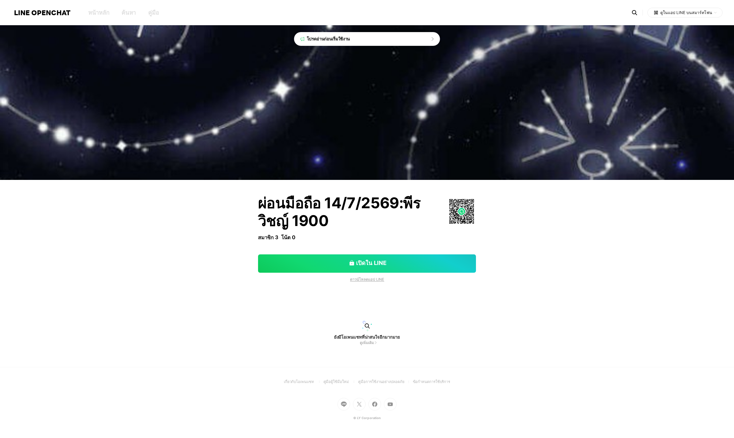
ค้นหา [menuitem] (129, 12)
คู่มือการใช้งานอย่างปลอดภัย (385, 381)
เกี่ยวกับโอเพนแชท (303, 381)
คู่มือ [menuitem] (153, 12)
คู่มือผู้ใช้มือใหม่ (340, 381)
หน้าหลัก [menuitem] (98, 12)
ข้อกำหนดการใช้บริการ (431, 381)
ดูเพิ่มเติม (367, 342)
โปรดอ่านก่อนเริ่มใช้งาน (328, 39)
